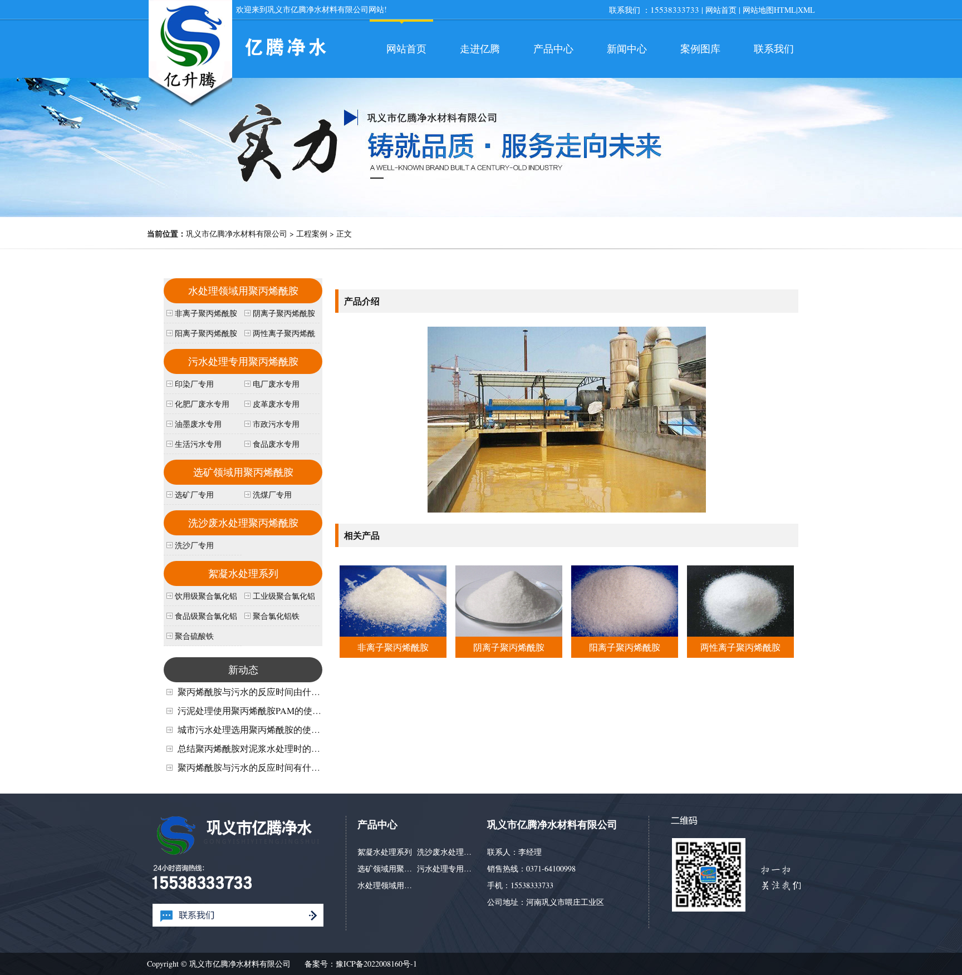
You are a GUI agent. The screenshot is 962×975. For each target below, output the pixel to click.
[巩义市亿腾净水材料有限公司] (190, 105)
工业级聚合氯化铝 (284, 595)
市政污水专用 (276, 423)
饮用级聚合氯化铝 (206, 595)
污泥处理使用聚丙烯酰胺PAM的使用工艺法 (263, 710)
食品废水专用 (276, 444)
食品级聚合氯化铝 (206, 615)
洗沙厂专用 (194, 545)
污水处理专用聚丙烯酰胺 (243, 361)
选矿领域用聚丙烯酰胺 (243, 472)
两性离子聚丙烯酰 (284, 333)
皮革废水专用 (276, 403)
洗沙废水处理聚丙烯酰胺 (243, 522)
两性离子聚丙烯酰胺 (740, 647)
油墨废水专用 (198, 423)
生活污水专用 (198, 444)
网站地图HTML (769, 9)
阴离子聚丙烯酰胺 (508, 647)
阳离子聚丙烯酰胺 (624, 647)
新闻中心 (627, 48)
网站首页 (721, 9)
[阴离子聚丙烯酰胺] (508, 633)
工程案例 (311, 233)
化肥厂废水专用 (202, 403)
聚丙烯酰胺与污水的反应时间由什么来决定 (262, 691)
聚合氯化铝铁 (276, 615)
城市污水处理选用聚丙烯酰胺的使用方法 (258, 729)
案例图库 (700, 48)
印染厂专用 (194, 383)
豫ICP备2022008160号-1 (376, 963)
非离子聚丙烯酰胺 (393, 647)
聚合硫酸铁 (194, 636)
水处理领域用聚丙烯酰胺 (243, 290)
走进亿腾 (480, 48)
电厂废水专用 (276, 383)
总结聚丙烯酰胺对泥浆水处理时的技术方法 (262, 748)
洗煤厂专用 (272, 494)
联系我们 (774, 48)
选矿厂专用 (194, 494)
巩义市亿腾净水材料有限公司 (236, 233)
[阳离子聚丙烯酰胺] (624, 633)
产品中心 (553, 48)
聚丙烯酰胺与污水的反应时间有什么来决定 (262, 767)
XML (806, 9)
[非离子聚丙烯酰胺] (393, 633)
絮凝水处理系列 (243, 573)
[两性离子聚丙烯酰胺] (740, 633)
